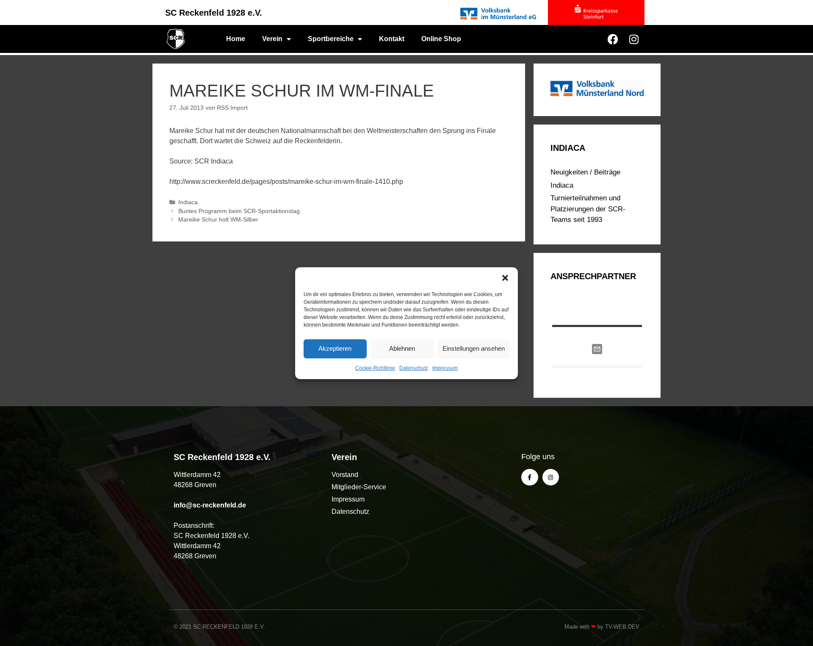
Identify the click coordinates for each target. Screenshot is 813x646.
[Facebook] (612, 39)
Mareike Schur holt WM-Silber (218, 219)
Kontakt (391, 38)
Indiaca (188, 202)
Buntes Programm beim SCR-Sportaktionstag (239, 211)
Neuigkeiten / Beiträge (585, 172)
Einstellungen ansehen (473, 348)
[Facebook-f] (529, 477)
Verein (272, 38)
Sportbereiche (331, 38)
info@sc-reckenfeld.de (210, 505)
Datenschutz (413, 368)
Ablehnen (402, 348)
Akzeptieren (334, 348)
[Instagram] (633, 39)
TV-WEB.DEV (622, 627)
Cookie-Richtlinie (375, 368)
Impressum (445, 368)
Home (235, 38)
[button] (505, 278)
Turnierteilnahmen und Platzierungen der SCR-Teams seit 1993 (587, 209)
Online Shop (441, 38)
